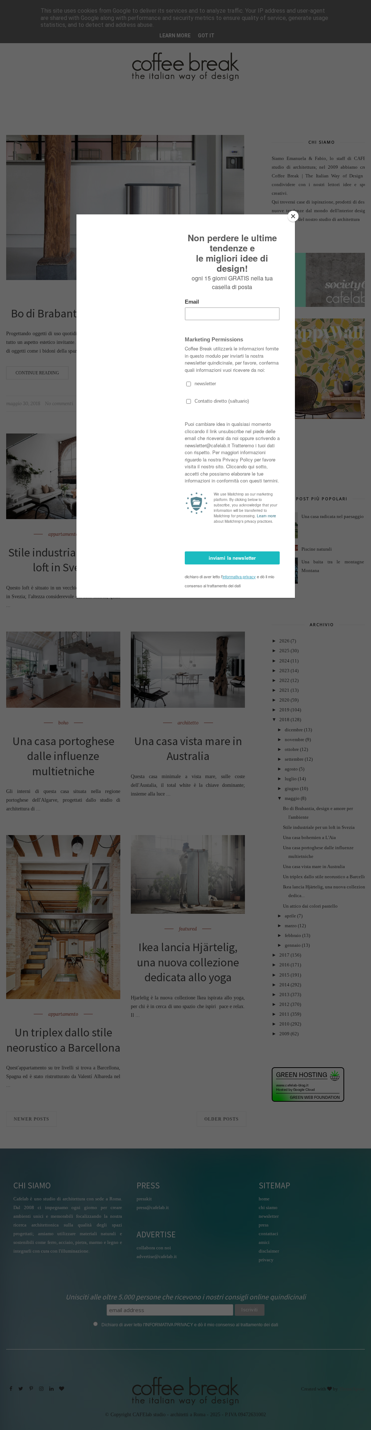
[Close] (293, 216)
